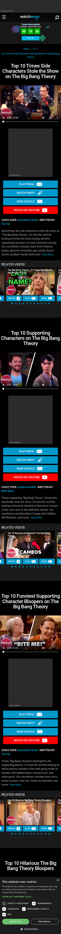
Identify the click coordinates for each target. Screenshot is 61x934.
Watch (11, 298)
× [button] (58, 880)
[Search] (57, 16)
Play (27, 298)
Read (44, 298)
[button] (12, 303)
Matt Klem (7, 491)
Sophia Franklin (27, 487)
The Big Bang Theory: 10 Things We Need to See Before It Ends (29, 271)
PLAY (30, 38)
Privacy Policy (20, 892)
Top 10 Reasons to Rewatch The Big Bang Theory (28, 534)
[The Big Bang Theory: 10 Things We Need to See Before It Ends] (30, 281)
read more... (48, 254)
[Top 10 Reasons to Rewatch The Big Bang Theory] (30, 544)
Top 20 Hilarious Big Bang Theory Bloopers (29, 800)
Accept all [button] (15, 921)
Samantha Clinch (28, 220)
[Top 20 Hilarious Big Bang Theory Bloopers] (30, 811)
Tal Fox (5, 223)
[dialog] (30, 905)
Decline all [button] (45, 921)
